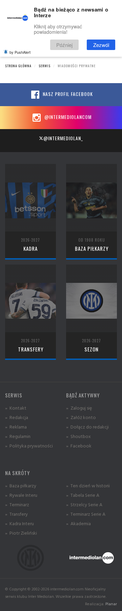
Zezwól (101, 44)
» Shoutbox (78, 436)
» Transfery (16, 513)
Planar (111, 604)
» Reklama (16, 426)
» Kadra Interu (19, 523)
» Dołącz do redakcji (87, 426)
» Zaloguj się (79, 407)
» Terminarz (17, 504)
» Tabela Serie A (82, 494)
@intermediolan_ (63, 138)
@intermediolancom (67, 116)
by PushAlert (19, 52)
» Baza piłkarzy (20, 485)
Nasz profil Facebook (67, 93)
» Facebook (79, 445)
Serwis (44, 65)
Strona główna (18, 65)
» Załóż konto (81, 417)
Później (64, 44)
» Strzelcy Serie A (84, 504)
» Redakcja (16, 417)
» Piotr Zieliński (21, 532)
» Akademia (78, 523)
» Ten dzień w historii (88, 485)
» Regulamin (17, 436)
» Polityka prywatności (29, 445)
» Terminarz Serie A (85, 513)
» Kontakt (15, 407)
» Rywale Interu (21, 494)
